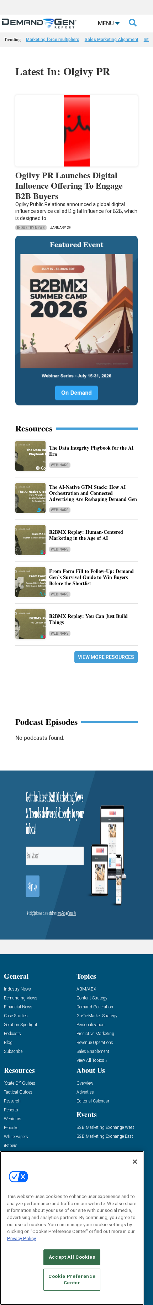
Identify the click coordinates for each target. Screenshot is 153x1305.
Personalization (90, 1025)
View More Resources (106, 657)
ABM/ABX (86, 989)
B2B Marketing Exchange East (104, 1136)
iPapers (10, 1145)
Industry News (31, 228)
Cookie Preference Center (71, 1279)
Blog (8, 1042)
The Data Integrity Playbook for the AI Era (91, 450)
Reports (11, 1110)
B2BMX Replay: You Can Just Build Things (88, 619)
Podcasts (12, 1034)
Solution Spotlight (20, 1025)
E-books (11, 1128)
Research (12, 1101)
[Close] (135, 1162)
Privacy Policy (21, 1238)
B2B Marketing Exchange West (105, 1127)
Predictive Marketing (95, 1034)
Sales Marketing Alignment (111, 39)
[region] (72, 1228)
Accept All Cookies (72, 1257)
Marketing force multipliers (52, 39)
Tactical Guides (18, 1092)
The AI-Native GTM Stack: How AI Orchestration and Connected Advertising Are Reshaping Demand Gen (93, 493)
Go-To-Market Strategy (96, 1016)
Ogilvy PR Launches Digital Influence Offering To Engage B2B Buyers (69, 185)
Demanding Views (20, 998)
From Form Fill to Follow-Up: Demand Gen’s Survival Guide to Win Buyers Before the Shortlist (91, 577)
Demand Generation (94, 1007)
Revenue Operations (94, 1042)
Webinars (60, 465)
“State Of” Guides (19, 1083)
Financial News (18, 1007)
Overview (84, 1083)
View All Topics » (91, 1060)
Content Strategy (91, 998)
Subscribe (13, 1051)
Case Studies (16, 1016)
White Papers (16, 1137)
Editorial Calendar (92, 1101)
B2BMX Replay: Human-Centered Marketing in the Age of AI (86, 535)
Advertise (85, 1092)
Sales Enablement (92, 1051)
